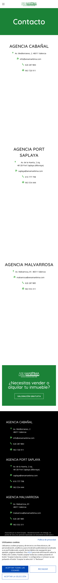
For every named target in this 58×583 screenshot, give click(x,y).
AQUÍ (30, 552)
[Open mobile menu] (3, 4)
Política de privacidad (47, 539)
